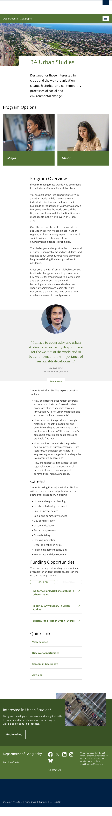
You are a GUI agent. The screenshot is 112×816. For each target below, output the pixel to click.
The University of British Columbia (48, 6)
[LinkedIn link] (65, 755)
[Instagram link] (72, 755)
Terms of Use (30, 802)
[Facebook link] (51, 755)
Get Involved (14, 734)
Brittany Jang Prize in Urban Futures (54, 620)
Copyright (43, 802)
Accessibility (55, 802)
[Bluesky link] (51, 761)
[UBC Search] (106, 3)
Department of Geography (17, 18)
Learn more (56, 381)
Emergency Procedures (12, 802)
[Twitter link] (58, 755)
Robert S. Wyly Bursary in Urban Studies (51, 607)
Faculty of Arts (11, 762)
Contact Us (54, 770)
